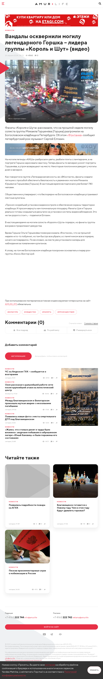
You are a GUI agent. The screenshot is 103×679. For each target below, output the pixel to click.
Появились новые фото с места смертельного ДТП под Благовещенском (30, 418)
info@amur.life (30, 617)
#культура (13, 312)
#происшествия (66, 312)
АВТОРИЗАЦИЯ (18, 356)
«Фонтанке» (75, 135)
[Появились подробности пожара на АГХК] (45, 524)
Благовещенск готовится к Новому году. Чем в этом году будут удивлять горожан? (73, 508)
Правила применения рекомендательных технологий (23, 660)
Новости (9, 30)
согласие (50, 664)
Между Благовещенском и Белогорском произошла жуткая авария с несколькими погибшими (28, 403)
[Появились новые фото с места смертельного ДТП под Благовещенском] (57, 423)
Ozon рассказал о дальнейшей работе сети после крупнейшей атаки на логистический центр (29, 387)
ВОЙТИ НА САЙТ (51, 627)
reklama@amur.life (80, 617)
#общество (30, 312)
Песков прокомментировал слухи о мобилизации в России (27, 572)
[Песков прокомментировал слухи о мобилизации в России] (45, 589)
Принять (94, 670)
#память (46, 312)
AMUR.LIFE (11, 304)
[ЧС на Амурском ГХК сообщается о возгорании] (57, 378)
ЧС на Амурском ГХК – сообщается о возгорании (25, 373)
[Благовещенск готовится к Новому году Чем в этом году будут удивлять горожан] (93, 524)
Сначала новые (75, 323)
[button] (60, 634)
